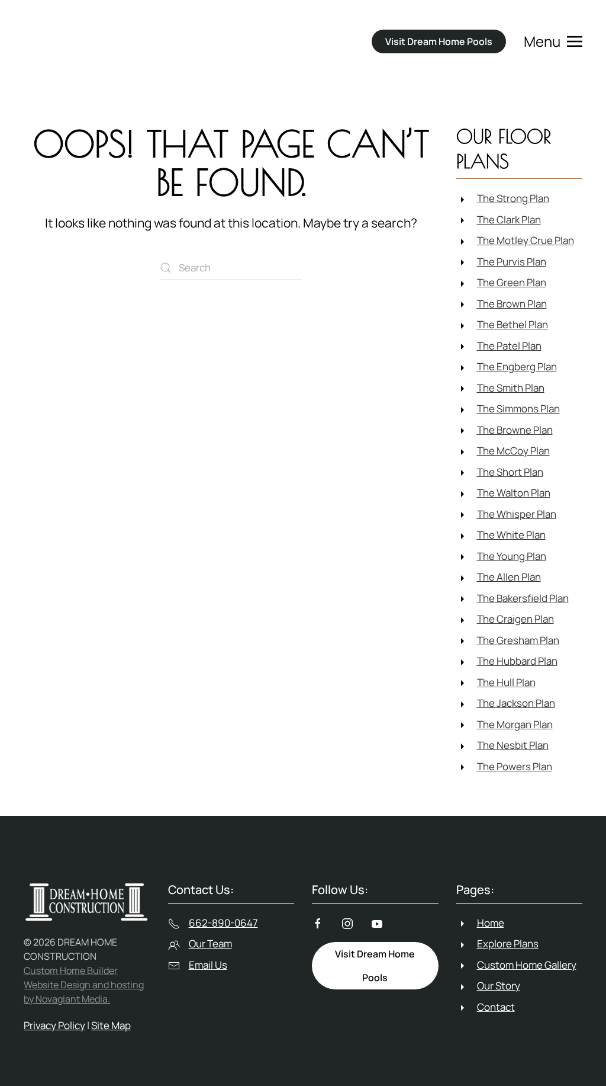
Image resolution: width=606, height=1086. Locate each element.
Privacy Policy (54, 1025)
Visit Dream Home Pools (438, 41)
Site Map (111, 1025)
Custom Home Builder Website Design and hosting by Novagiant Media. (84, 984)
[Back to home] (104, 41)
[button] (553, 41)
